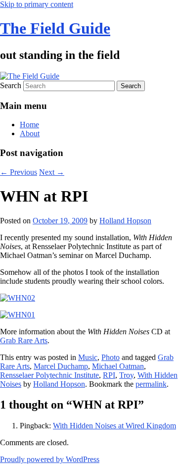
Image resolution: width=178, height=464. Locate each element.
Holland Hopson (125, 220)
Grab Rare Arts (23, 340)
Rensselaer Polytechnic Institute (49, 375)
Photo (110, 357)
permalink (151, 384)
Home (29, 124)
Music (87, 357)
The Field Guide (55, 28)
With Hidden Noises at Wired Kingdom (114, 425)
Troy (126, 375)
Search (10, 85)
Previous (18, 172)
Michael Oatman (118, 366)
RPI (109, 375)
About (30, 133)
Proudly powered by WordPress (49, 459)
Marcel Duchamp (61, 366)
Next (51, 172)
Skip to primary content (36, 4)
